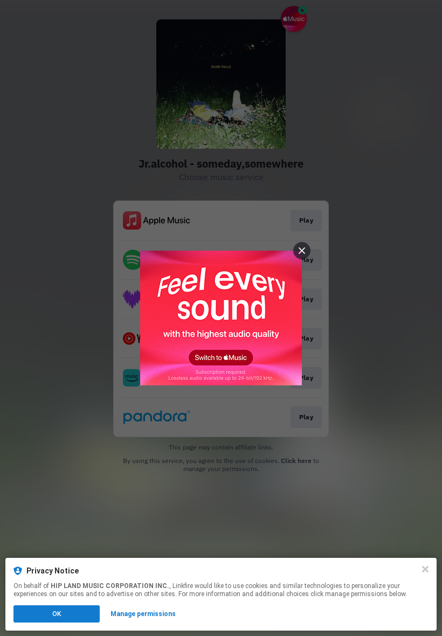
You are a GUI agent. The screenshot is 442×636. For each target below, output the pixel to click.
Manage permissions (143, 614)
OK (56, 614)
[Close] (425, 569)
